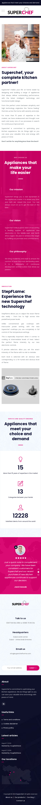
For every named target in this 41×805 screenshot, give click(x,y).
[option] (20, 567)
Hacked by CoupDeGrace (11, 746)
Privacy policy (8, 728)
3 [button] (38, 574)
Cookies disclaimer (10, 724)
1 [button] (38, 569)
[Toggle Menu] (3, 11)
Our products (20, 797)
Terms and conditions (11, 720)
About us (9, 797)
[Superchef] (20, 10)
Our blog (30, 797)
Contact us (20, 801)
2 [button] (38, 572)
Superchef (20, 794)
